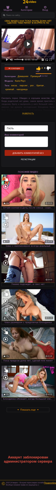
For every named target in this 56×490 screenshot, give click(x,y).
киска (14, 85)
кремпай (9, 89)
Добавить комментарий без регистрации (28, 154)
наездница (22, 89)
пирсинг (23, 85)
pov (32, 85)
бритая (40, 85)
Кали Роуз (20, 81)
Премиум (35, 76)
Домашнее (23, 76)
